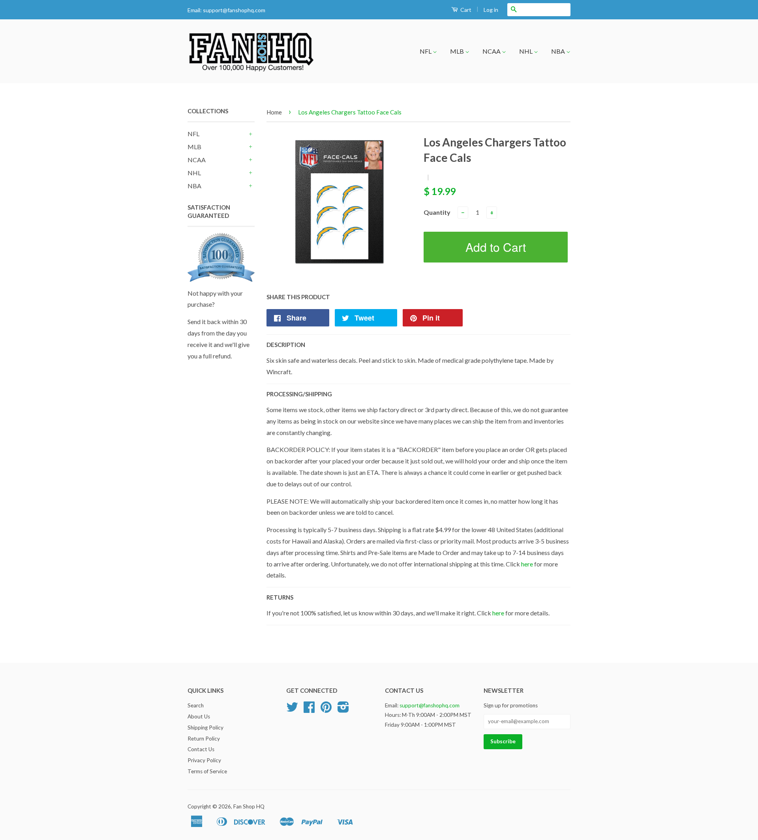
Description (285, 344)
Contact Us (201, 749)
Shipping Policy (205, 727)
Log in (491, 9)
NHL (526, 51)
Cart (465, 9)
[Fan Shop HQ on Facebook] (309, 710)
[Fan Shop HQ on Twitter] (292, 710)
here (527, 564)
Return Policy (204, 738)
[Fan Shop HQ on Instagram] (343, 710)
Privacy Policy (204, 760)
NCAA (492, 51)
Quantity (437, 212)
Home (274, 112)
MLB (457, 51)
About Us (199, 716)
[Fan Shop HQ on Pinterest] (326, 710)
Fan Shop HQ (249, 806)
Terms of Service (207, 771)
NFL (426, 51)
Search (196, 705)
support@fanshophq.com (234, 10)
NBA (558, 51)
